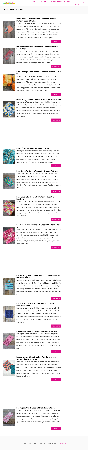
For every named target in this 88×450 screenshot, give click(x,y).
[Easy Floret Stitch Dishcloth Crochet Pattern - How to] (9, 236)
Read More (56, 41)
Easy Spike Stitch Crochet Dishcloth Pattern (35, 408)
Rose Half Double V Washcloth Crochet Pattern (36, 331)
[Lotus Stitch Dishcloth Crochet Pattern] (9, 157)
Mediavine (63, 443)
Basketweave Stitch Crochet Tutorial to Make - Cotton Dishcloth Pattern (36, 358)
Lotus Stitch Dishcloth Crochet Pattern (33, 148)
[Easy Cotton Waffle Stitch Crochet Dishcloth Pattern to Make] (9, 315)
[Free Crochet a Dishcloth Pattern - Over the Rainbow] (9, 208)
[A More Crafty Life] (13, 3)
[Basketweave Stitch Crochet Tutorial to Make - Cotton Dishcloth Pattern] (9, 369)
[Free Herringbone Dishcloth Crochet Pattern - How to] (9, 83)
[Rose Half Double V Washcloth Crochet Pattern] (9, 342)
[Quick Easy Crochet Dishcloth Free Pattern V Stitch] (9, 110)
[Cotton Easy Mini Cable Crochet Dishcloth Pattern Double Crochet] (9, 287)
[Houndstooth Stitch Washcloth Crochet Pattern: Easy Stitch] (9, 57)
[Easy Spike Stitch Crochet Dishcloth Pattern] (9, 418)
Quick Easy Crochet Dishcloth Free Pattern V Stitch (38, 100)
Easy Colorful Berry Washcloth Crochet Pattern (37, 171)
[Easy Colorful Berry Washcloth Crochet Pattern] (9, 181)
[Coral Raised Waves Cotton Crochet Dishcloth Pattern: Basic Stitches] (9, 30)
